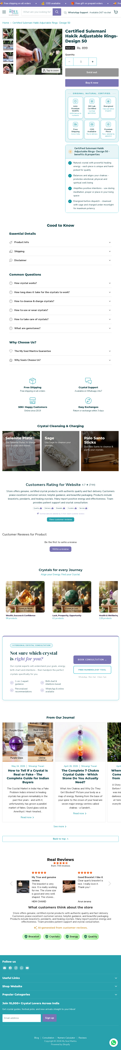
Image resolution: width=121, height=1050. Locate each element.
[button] (8, 33)
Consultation (48, 1037)
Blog (36, 1037)
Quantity (70, 55)
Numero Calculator (66, 1037)
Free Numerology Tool (92, 670)
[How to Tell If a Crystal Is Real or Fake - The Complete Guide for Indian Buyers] (28, 742)
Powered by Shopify (60, 1044)
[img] (60, 863)
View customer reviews (60, 519)
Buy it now (92, 82)
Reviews (83, 1037)
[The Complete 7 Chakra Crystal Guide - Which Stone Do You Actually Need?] (80, 742)
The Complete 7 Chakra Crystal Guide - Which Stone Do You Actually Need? (80, 776)
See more (59, 826)
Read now (26, 817)
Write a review (60, 549)
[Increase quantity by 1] (93, 62)
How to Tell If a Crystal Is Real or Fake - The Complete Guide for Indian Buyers (28, 776)
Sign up (49, 1018)
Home (5, 23)
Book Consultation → (92, 659)
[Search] (57, 12)
